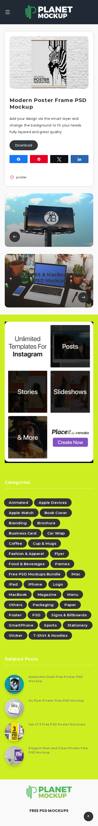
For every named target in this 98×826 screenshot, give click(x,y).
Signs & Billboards (69, 615)
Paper (70, 604)
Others (15, 604)
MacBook (18, 594)
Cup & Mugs (44, 543)
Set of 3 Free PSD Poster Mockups (57, 724)
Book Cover (55, 512)
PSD (36, 615)
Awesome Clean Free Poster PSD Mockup (56, 679)
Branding (18, 523)
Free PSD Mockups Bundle (35, 574)
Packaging (43, 604)
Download (23, 145)
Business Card (23, 533)
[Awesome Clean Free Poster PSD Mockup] (14, 684)
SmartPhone (21, 625)
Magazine (47, 594)
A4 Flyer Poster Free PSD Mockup (56, 700)
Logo (58, 584)
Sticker (16, 635)
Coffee (15, 543)
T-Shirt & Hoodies (50, 635)
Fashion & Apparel (26, 553)
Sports (50, 625)
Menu (72, 594)
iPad (13, 584)
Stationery (78, 625)
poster (21, 177)
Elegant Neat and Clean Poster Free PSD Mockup (58, 750)
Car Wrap (56, 533)
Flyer (59, 553)
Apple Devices (53, 502)
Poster (15, 615)
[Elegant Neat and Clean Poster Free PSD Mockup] (14, 755)
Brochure (46, 523)
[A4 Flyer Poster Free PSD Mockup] (14, 708)
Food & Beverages (26, 564)
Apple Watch (21, 512)
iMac (75, 574)
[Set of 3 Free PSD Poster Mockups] (14, 731)
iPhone (35, 584)
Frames (62, 564)
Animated (18, 502)
